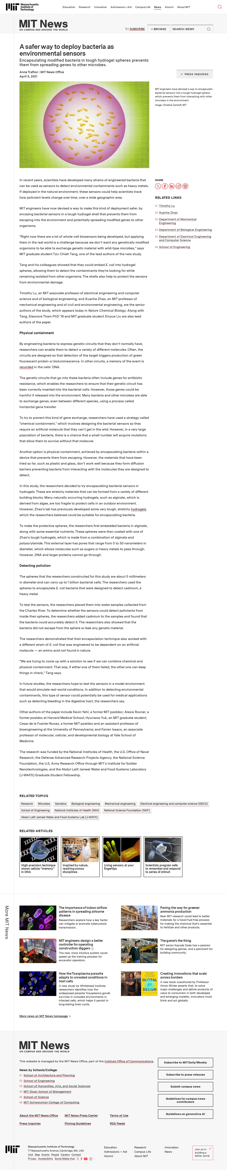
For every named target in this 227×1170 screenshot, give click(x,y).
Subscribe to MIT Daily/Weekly (185, 1062)
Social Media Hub (65, 1158)
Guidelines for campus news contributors (185, 1100)
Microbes (44, 803)
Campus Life (142, 7)
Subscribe (137, 29)
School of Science (36, 1097)
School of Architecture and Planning (49, 1075)
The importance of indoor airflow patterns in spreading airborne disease (83, 911)
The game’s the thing (175, 941)
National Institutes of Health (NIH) (77, 810)
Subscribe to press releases (185, 1074)
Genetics (60, 803)
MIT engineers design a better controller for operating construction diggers (81, 944)
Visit (30, 1154)
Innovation (100, 7)
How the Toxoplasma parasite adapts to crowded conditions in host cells (83, 977)
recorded (26, 367)
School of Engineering (174, 247)
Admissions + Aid (121, 7)
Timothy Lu (167, 205)
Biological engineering (85, 803)
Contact (76, 1154)
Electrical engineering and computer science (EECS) (174, 803)
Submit (209, 29)
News (157, 7)
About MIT (183, 7)
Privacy (32, 1158)
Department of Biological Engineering (185, 229)
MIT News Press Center (81, 1115)
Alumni (169, 7)
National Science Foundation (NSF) (127, 810)
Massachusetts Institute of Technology (51, 1146)
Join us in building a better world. (202, 1152)
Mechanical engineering (120, 803)
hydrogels (138, 509)
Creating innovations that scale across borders (183, 975)
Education (69, 7)
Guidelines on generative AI (185, 1114)
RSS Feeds (117, 1123)
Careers (65, 1154)
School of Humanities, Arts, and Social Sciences (57, 1086)
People (55, 1154)
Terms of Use (119, 1115)
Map (37, 1154)
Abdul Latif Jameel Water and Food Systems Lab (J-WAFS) (59, 817)
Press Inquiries (30, 1123)
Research (84, 7)
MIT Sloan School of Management (47, 1091)
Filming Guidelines (78, 1123)
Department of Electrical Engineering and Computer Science (185, 238)
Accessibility (45, 1158)
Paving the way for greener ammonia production (179, 910)
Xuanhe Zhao (168, 212)
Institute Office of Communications (129, 1061)
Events (46, 1154)
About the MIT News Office (38, 1115)
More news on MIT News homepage (43, 1016)
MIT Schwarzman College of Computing (51, 1102)
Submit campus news (185, 1086)
